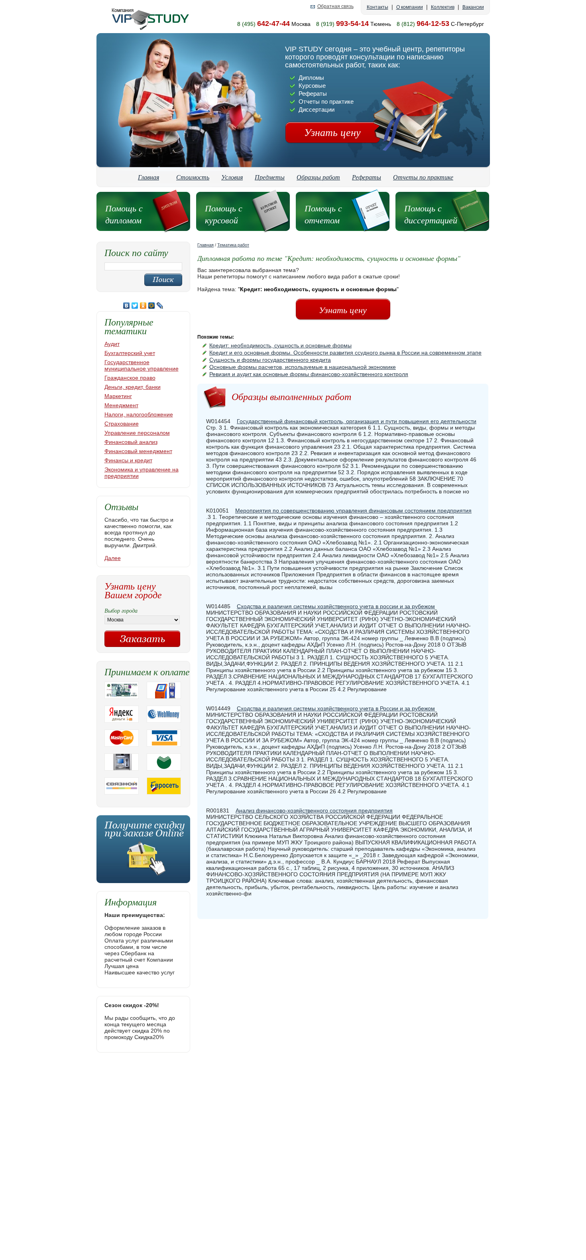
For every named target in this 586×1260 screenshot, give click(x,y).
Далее (112, 558)
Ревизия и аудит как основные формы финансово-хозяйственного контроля (308, 374)
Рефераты (366, 177)
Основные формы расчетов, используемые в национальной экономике (302, 367)
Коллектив (442, 7)
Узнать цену (332, 132)
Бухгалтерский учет (129, 353)
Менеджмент (121, 405)
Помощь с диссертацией (430, 214)
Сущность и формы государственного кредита (270, 360)
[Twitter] (135, 305)
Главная (148, 177)
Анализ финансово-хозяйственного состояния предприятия (314, 810)
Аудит (112, 344)
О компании (409, 7)
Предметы (270, 177)
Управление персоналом (137, 433)
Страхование (121, 423)
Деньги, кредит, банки (132, 387)
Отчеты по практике (423, 177)
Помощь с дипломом (124, 214)
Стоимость (192, 177)
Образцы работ (318, 177)
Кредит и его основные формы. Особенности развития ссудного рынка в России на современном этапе (345, 352)
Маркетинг (118, 396)
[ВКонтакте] (126, 305)
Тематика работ (233, 245)
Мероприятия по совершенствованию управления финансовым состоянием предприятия (353, 510)
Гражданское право (129, 378)
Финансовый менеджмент (138, 451)
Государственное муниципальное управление (141, 365)
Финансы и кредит (128, 460)
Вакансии (473, 7)
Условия (232, 177)
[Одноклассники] (143, 305)
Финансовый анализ (130, 442)
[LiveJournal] (160, 305)
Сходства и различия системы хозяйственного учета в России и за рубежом (336, 708)
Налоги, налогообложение (138, 414)
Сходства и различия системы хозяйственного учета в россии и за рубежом (336, 606)
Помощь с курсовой (223, 214)
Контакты (377, 7)
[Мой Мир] (151, 305)
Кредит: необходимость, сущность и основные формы (280, 345)
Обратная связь (335, 6)
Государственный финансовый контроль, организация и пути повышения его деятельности (356, 421)
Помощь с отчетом (323, 214)
